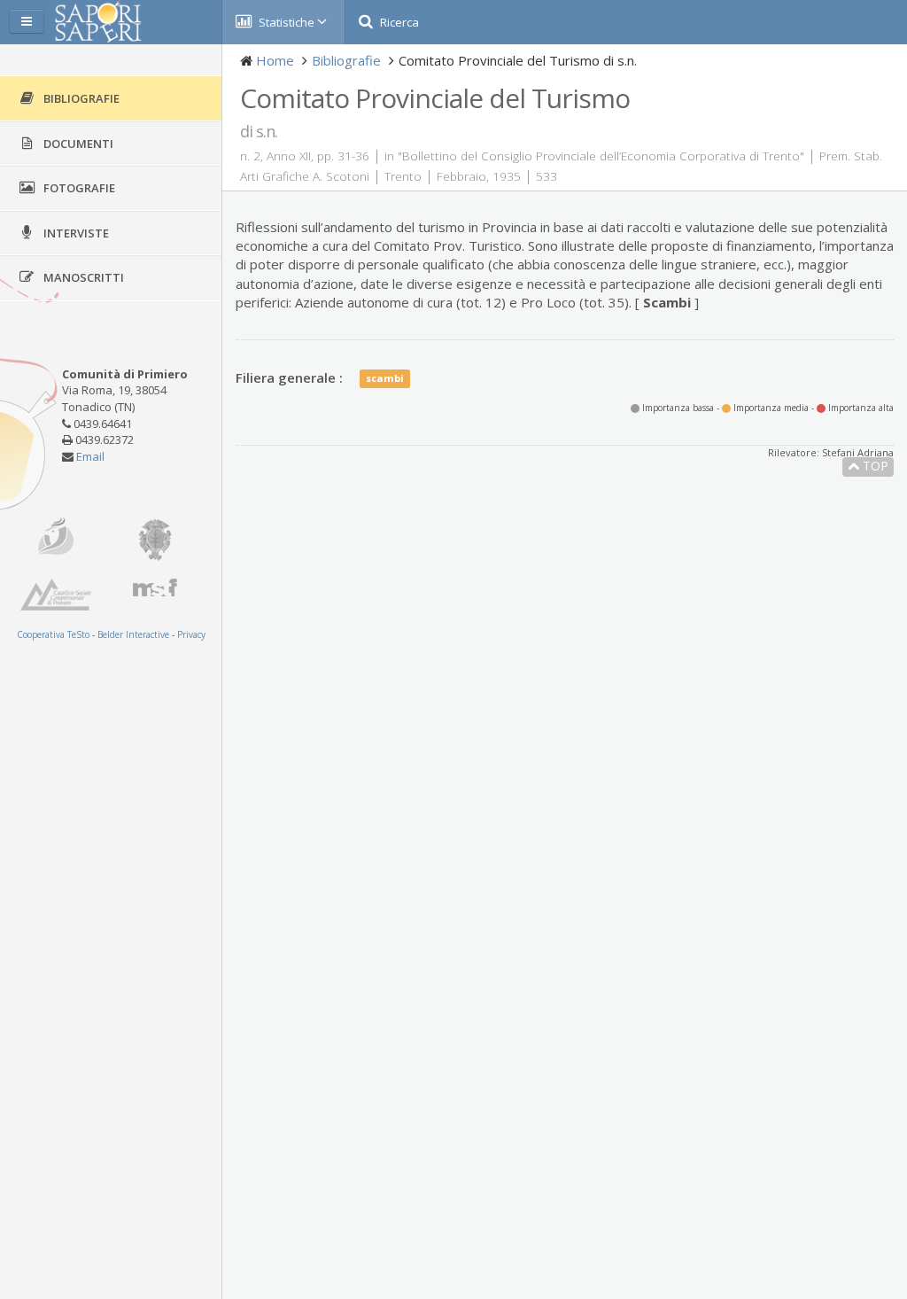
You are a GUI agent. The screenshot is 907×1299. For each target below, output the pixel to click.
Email (90, 456)
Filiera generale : (289, 377)
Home (275, 60)
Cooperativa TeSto (53, 634)
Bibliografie (346, 60)
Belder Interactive (133, 634)
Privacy (191, 634)
